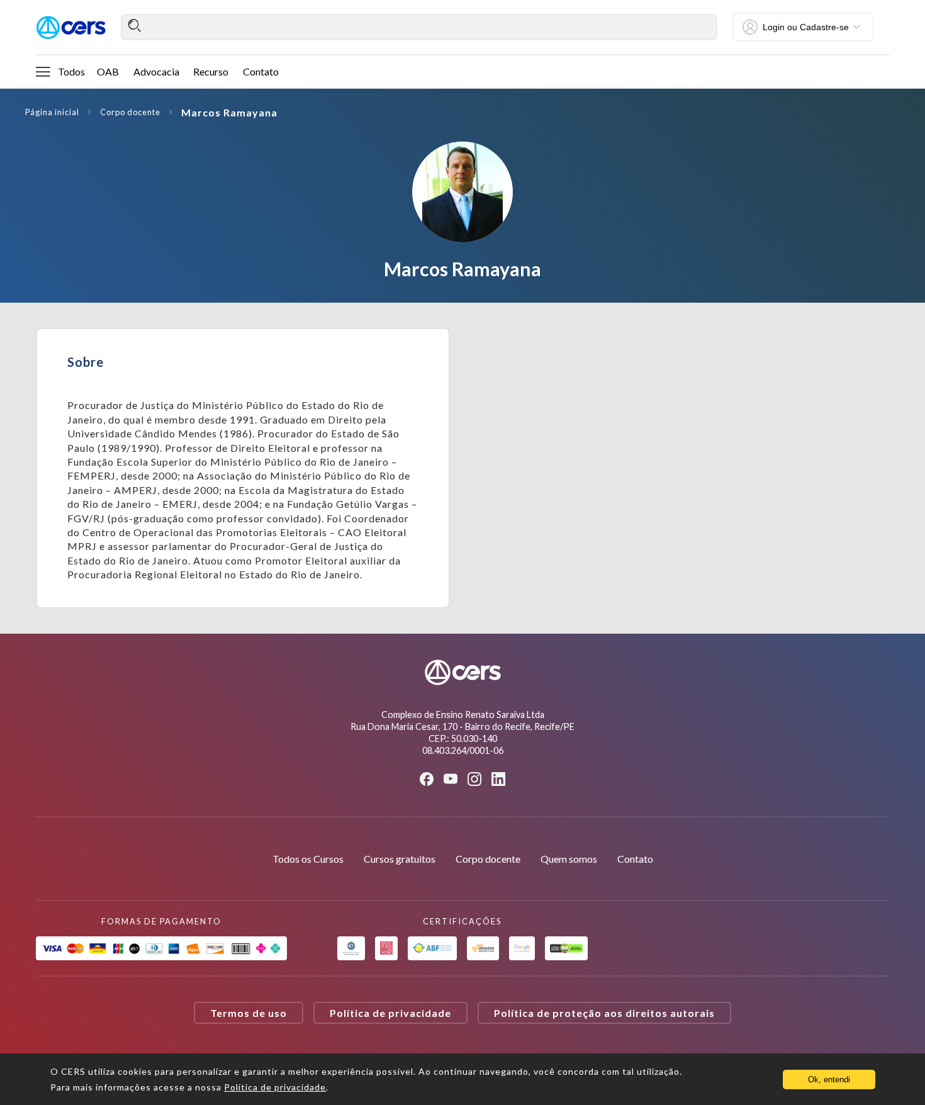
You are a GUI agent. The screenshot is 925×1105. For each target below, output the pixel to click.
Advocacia (156, 71)
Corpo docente (130, 112)
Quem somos (569, 859)
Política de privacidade (390, 1013)
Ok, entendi (829, 1079)
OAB (108, 71)
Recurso (210, 71)
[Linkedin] (498, 779)
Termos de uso (248, 1013)
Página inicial (52, 112)
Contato (261, 71)
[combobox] (419, 27)
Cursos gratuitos (399, 859)
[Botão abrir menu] (43, 71)
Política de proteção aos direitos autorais (604, 1013)
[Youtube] (450, 778)
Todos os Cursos (308, 859)
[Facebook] (427, 779)
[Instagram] (474, 779)
